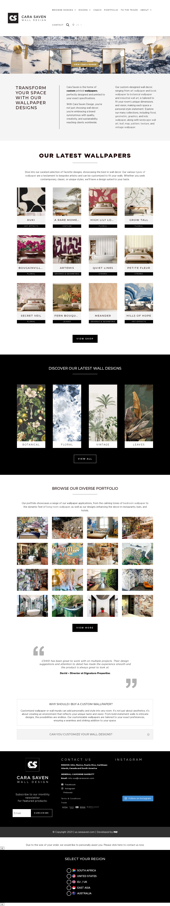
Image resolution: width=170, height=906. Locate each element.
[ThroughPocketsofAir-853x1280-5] (137, 616)
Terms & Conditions (71, 798)
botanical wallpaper (141, 94)
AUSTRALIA (84, 893)
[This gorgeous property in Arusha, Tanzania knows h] (154, 769)
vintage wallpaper (125, 127)
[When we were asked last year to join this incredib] (154, 788)
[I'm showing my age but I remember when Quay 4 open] (121, 769)
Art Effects (31, 226)
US (77, 25)
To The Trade (129, 10)
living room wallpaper (58, 507)
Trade (64, 802)
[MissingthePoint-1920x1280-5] (102, 616)
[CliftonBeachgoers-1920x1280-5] (137, 590)
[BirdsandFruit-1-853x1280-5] (67, 590)
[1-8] (32, 538)
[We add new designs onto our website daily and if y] (137, 769)
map (127, 123)
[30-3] (32, 590)
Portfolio (111, 10)
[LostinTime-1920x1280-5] (67, 616)
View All (85, 459)
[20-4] (102, 538)
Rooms (83, 10)
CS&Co (97, 10)
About (144, 10)
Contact (58, 25)
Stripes (103, 274)
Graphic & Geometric (67, 274)
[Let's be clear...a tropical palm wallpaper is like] (137, 788)
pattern (135, 123)
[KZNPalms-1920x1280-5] (32, 616)
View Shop (85, 338)
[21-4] (137, 538)
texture (145, 123)
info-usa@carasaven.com (81, 778)
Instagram (70, 788)
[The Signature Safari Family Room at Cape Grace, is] (154, 779)
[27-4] (67, 564)
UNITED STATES (87, 876)
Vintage (67, 226)
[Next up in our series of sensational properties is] (121, 788)
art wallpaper (137, 90)
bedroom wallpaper (134, 503)
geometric (121, 116)
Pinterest (68, 792)
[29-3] (137, 564)
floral (153, 112)
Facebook (70, 784)
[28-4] (102, 564)
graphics (133, 116)
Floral (103, 226)
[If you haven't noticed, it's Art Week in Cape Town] (121, 779)
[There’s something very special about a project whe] (137, 779)
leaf (122, 123)
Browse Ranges (62, 10)
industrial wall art (129, 98)
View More (85, 627)
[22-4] (32, 564)
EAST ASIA (83, 887)
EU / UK (82, 882)
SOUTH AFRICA (86, 870)
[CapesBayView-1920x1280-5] (102, 590)
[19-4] (67, 538)
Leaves (67, 322)
